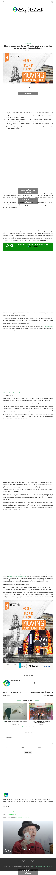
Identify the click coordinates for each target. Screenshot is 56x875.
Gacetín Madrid (15, 680)
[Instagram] (32, 861)
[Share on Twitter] (24, 87)
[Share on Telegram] (29, 87)
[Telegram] (23, 861)
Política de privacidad (37, 866)
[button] (5, 715)
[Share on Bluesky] (32, 87)
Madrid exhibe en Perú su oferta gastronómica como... (41, 722)
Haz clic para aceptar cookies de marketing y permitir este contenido (28, 91)
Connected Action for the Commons (17, 576)
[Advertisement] (28, 29)
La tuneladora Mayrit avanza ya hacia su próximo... (21, 850)
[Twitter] (19, 861)
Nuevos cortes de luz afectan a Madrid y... (16, 722)
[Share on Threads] (31, 87)
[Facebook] (28, 861)
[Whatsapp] (37, 861)
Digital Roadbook (49, 326)
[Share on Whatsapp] (27, 87)
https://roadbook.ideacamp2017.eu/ (12, 392)
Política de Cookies (47, 866)
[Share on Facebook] (22, 87)
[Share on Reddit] (26, 87)
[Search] (49, 2)
